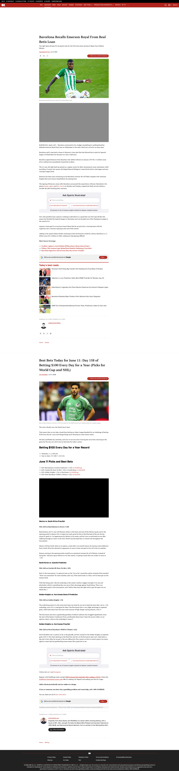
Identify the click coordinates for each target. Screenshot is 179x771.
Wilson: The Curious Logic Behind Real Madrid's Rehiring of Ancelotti (66, 248)
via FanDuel (76, 474)
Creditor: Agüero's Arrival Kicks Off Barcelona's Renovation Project (65, 246)
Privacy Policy (51, 757)
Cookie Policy (67, 757)
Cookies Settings (101, 760)
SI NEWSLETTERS (21, 1)
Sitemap (49, 760)
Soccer (47, 342)
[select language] (169, 5)
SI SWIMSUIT (10, 1)
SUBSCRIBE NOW (57, 1)
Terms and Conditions (102, 757)
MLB (59, 5)
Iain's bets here (60, 694)
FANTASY (78, 5)
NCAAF (64, 5)
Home (41, 342)
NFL (41, 5)
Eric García (60, 186)
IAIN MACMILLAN (53, 718)
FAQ (79, 760)
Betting (47, 742)
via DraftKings (77, 468)
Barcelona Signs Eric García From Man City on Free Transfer (62, 250)
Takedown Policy (83, 757)
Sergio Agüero (49, 186)
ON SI (3, 1)
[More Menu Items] (128, 5)
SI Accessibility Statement (124, 757)
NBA (54, 5)
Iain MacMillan (43, 374)
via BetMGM (81, 470)
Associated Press (44, 52)
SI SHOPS (47, 1)
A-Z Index (66, 760)
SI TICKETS (31, 1)
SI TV (124, 5)
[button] (88, 5)
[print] (50, 333)
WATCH (118, 5)
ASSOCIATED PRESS (54, 323)
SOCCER (47, 5)
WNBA (71, 5)
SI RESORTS (39, 1)
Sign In (175, 5)
